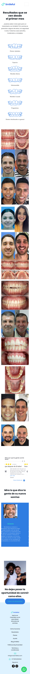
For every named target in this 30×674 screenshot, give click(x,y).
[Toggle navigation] (26, 4)
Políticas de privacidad (15, 649)
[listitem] (17, 470)
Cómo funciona (15, 633)
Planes (15, 640)
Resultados (15, 637)
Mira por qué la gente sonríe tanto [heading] (14, 458)
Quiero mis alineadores (15, 606)
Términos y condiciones (15, 654)
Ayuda (15, 643)
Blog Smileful (15, 646)
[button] (22, 461)
